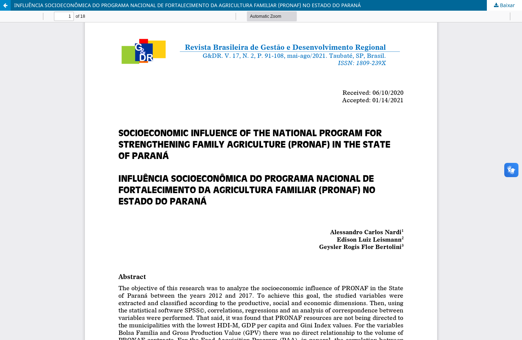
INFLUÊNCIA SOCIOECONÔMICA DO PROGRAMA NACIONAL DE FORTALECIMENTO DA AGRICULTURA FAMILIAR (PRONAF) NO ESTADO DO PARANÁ (187, 5)
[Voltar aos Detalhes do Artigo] (5, 5)
